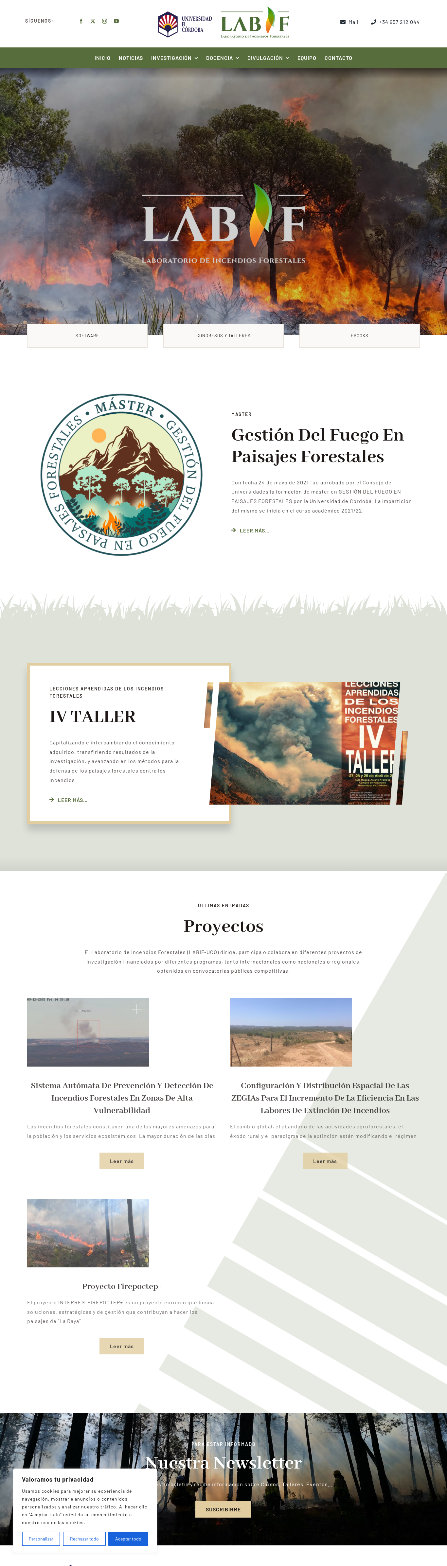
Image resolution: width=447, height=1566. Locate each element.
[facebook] (81, 21)
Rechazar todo (84, 1538)
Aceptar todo (128, 1538)
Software (87, 335)
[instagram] (104, 21)
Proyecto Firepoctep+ (122, 1286)
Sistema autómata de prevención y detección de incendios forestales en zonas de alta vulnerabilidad (122, 1098)
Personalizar (41, 1538)
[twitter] (93, 21)
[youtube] (116, 21)
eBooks (359, 335)
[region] (85, 1511)
